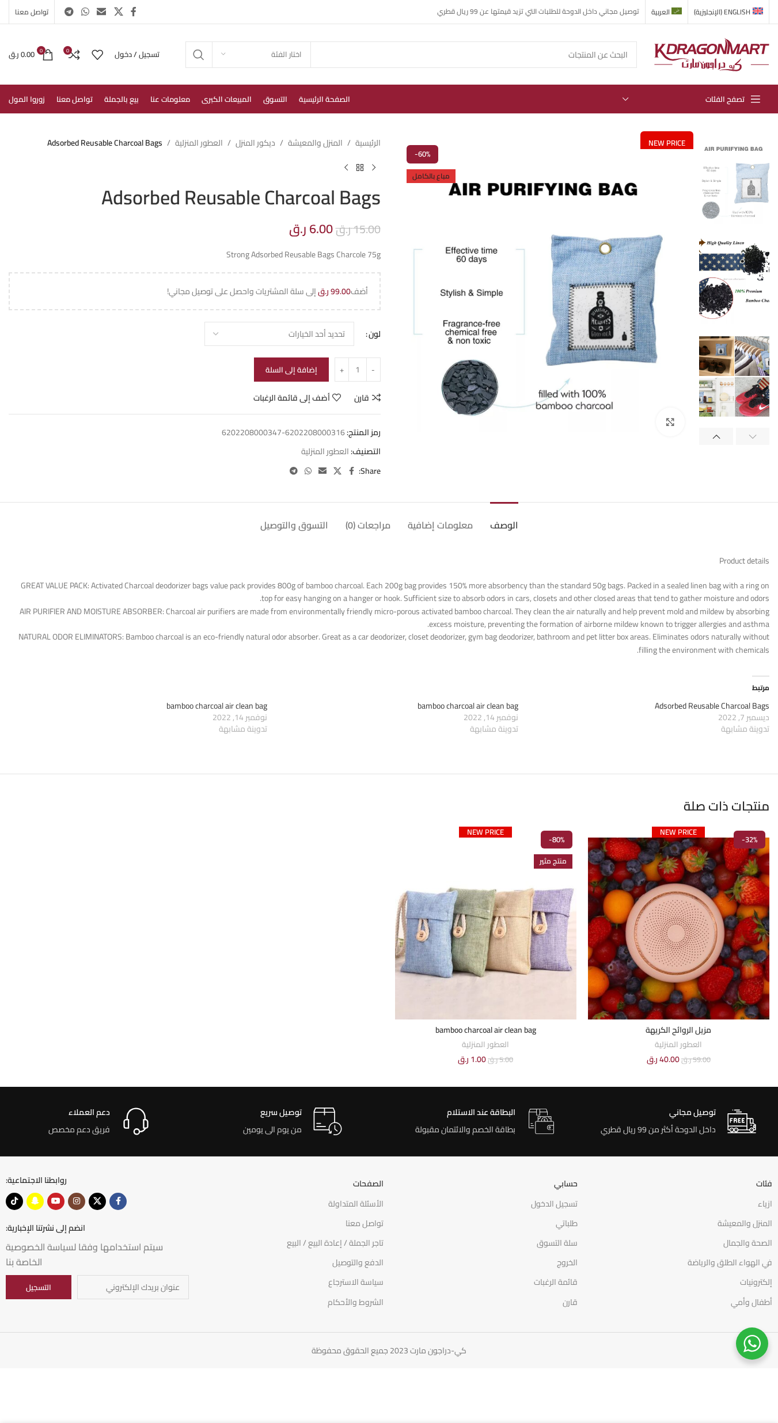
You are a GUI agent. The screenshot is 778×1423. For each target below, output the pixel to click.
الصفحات (368, 1183)
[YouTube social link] (55, 1201)
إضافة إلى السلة (291, 369)
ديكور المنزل (255, 142)
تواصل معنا (365, 1223)
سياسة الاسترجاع (356, 1281)
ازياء (765, 1203)
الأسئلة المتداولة (356, 1203)
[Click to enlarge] (670, 422)
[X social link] (118, 11)
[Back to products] (360, 167)
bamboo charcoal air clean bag (468, 705)
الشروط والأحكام (356, 1302)
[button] (753, 436)
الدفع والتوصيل (358, 1262)
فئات (764, 1183)
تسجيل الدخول (554, 1203)
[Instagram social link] (76, 1201)
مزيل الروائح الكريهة (678, 1029)
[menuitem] (728, 12)
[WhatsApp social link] (85, 11)
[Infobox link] (678, 1121)
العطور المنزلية (199, 142)
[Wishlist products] (97, 54)
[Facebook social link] (134, 11)
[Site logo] (711, 53)
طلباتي (567, 1223)
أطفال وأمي (751, 1302)
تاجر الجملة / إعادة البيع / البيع (335, 1242)
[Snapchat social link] (35, 1201)
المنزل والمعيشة (315, 142)
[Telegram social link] (68, 11)
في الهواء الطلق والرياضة (730, 1262)
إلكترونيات (756, 1281)
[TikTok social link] (14, 1201)
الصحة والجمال (747, 1242)
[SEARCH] (198, 54)
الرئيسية (368, 142)
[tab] (504, 519)
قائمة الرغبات (556, 1281)
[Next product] (346, 167)
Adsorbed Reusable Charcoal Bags (712, 705)
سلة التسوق (557, 1242)
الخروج (567, 1262)
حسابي (566, 1183)
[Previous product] (374, 167)
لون (375, 334)
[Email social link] (101, 11)
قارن (570, 1302)
